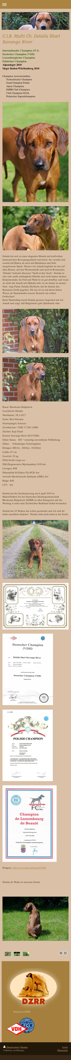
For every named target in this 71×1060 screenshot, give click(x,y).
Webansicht (62, 1050)
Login (65, 1047)
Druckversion (12, 1047)
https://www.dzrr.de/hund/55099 (29, 867)
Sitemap (24, 1047)
